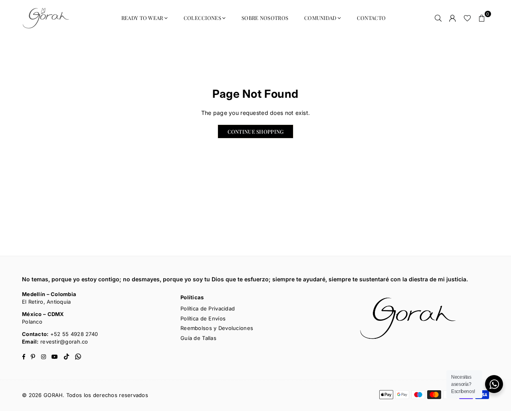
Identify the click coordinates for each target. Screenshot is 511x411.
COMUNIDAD (320, 17)
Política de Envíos (203, 318)
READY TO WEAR (142, 17)
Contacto (371, 17)
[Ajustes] (453, 18)
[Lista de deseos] (467, 18)
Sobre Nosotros (265, 17)
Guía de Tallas (198, 338)
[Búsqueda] (438, 18)
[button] (482, 18)
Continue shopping (256, 131)
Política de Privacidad (207, 308)
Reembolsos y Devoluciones (216, 328)
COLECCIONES (202, 17)
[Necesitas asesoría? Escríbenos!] (494, 384)
